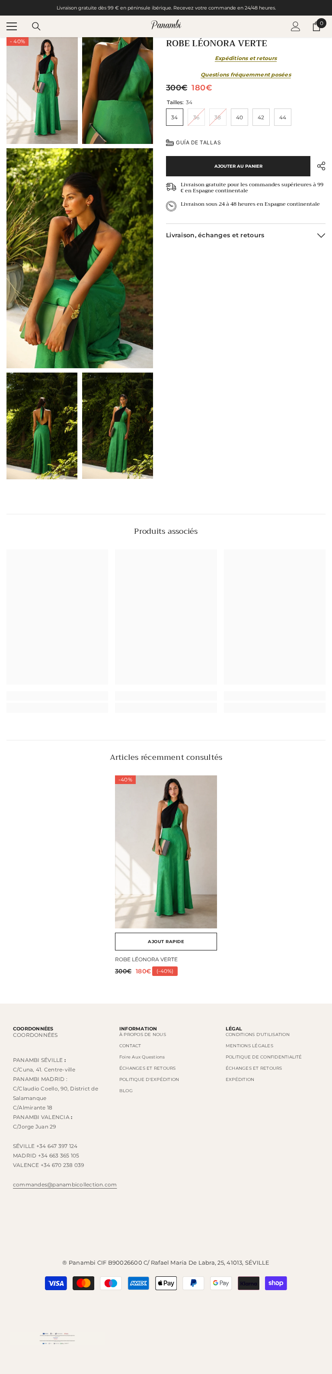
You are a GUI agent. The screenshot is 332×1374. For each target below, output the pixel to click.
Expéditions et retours (246, 58)
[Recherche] (36, 26)
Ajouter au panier (238, 166)
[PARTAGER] (318, 166)
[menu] (11, 26)
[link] (57, 696)
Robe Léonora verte (146, 959)
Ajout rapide (166, 941)
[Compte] (295, 26)
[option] (166, 878)
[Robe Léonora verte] (166, 851)
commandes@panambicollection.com (65, 1184)
